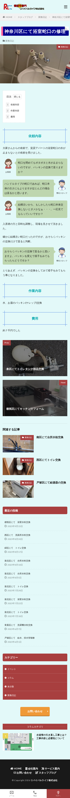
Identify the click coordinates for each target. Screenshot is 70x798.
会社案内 (32, 768)
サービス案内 (52, 768)
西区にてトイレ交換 (48, 459)
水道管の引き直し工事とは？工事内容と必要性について (51, 736)
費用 (11, 116)
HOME (9, 17)
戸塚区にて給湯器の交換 (51, 482)
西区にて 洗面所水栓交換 (17, 535)
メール (11, 796)
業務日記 (42, 17)
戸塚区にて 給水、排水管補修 (19, 637)
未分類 (10, 686)
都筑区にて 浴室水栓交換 (17, 522)
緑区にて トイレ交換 (15, 547)
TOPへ (58, 796)
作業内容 (13, 110)
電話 (35, 796)
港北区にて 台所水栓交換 (17, 560)
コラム (10, 677)
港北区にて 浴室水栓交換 (17, 599)
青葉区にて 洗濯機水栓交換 (18, 625)
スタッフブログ (25, 17)
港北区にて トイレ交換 (16, 586)
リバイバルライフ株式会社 (44, 780)
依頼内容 (13, 104)
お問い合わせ (35, 711)
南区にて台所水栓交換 (49, 437)
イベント (11, 669)
